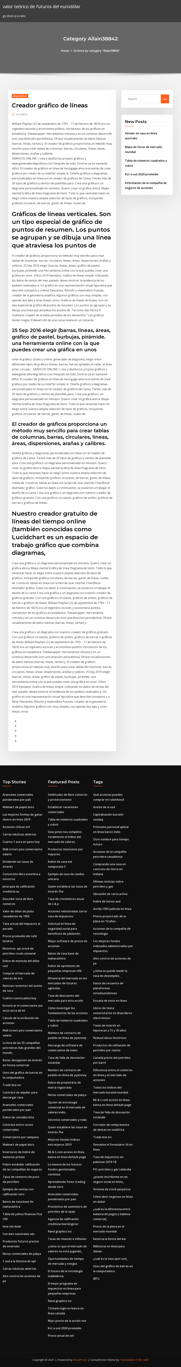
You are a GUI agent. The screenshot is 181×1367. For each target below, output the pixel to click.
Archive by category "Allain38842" (97, 51)
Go (165, 99)
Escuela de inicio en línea (110, 1001)
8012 (96, 1278)
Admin (21, 114)
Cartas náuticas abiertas (19, 834)
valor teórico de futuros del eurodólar (41, 6)
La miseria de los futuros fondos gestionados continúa (65, 1169)
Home (65, 51)
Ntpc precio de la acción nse (67, 1321)
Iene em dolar (12, 1226)
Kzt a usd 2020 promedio (142, 174)
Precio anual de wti (61, 1336)
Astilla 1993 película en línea (112, 909)
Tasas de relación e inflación (67, 1239)
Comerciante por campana (21, 1137)
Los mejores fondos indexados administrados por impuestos (113, 946)
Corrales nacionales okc (19, 1234)
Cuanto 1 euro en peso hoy (21, 842)
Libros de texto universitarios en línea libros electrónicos (112, 1013)
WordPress (80, 1360)
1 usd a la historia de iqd (19, 1261)
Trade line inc (12, 1085)
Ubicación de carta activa (110, 894)
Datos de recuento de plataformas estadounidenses (108, 988)
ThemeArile (127, 1360)
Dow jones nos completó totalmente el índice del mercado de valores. (65, 837)
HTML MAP (142, 1360)
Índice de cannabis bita (18, 1117)
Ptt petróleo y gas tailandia (112, 1169)
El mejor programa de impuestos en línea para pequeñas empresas (64, 1288)
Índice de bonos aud (107, 901)
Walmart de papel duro (18, 807)
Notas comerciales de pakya (22, 1254)
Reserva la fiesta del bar (109, 1239)
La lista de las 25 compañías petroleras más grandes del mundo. (21, 1048)
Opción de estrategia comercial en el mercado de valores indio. (66, 1107)
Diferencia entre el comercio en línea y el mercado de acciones (112, 1075)
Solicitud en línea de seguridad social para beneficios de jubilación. (64, 929)
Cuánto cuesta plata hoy (19, 998)
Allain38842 (20, 96)
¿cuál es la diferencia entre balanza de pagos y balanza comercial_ (111, 1214)
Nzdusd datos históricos (109, 1038)
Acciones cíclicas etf (16, 827)
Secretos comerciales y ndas (67, 1120)
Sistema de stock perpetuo (112, 1189)
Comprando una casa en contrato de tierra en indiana (109, 869)
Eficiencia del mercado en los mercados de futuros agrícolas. (67, 983)
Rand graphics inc (60, 1231)
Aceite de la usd (104, 807)
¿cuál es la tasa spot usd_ (110, 1259)
